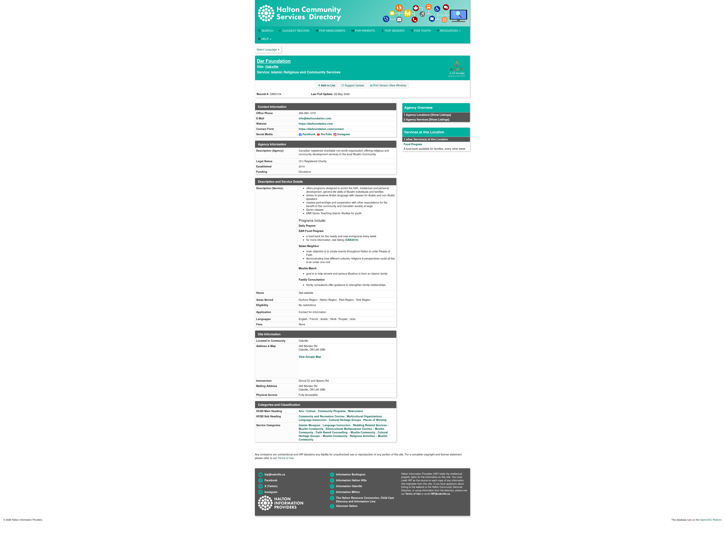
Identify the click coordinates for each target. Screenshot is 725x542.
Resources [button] (449, 30)
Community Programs (332, 411)
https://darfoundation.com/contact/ (321, 129)
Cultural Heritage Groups (345, 420)
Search (267, 30)
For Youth (422, 30)
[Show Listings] (440, 115)
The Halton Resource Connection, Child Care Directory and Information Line (365, 499)
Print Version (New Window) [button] (389, 85)
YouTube (326, 134)
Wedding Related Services (370, 425)
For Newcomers (332, 30)
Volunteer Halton (347, 506)
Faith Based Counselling (332, 432)
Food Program (413, 144)
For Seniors (394, 30)
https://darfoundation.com (316, 123)
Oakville (271, 66)
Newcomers (355, 411)
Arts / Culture (307, 411)
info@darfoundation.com (315, 118)
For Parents (365, 30)
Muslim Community (311, 429)
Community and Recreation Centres (322, 416)
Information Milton (348, 492)
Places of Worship (375, 420)
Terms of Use (286, 458)
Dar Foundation (274, 61)
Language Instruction (313, 420)
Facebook (308, 134)
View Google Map (310, 357)
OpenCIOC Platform (711, 519)
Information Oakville (349, 486)
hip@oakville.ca (275, 474)
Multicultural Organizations (364, 416)
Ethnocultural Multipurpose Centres (349, 429)
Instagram (343, 134)
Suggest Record (295, 30)
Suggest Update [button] (354, 85)
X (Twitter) (271, 486)
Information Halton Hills (351, 480)
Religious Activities (362, 436)
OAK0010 (352, 240)
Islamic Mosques (309, 425)
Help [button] (265, 39)
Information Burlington (351, 474)
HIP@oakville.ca (440, 493)
